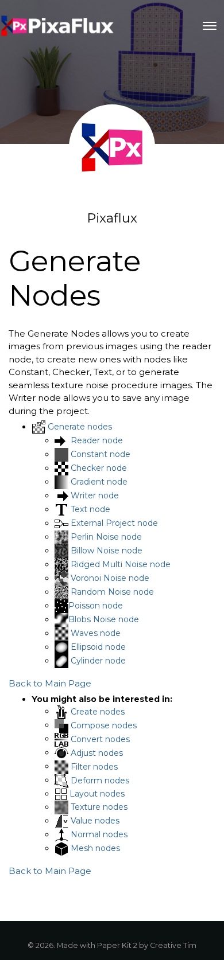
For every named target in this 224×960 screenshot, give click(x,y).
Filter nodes (94, 766)
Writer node (95, 495)
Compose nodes (104, 725)
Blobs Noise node (103, 619)
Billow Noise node (106, 550)
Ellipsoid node (98, 647)
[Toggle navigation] (209, 26)
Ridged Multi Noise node (121, 564)
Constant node (100, 454)
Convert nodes (100, 738)
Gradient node (99, 482)
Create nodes (98, 711)
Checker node (99, 468)
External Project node (114, 523)
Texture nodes (99, 807)
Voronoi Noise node (110, 578)
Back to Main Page (50, 683)
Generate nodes (80, 427)
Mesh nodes (95, 848)
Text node (90, 509)
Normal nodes (99, 834)
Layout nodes (97, 794)
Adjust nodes (97, 752)
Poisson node (95, 605)
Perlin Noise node (106, 537)
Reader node (97, 440)
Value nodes (95, 820)
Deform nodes (100, 780)
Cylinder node (98, 660)
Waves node (96, 633)
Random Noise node (112, 592)
